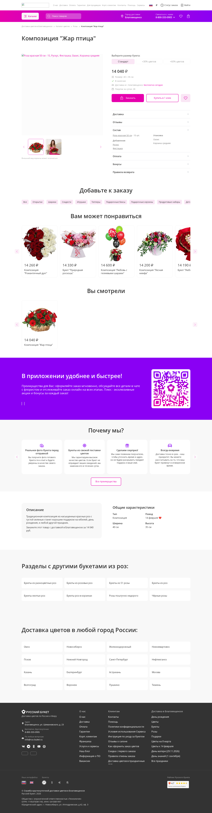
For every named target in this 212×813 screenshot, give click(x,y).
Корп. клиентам (109, 5)
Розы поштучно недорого (123, 595)
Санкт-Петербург (118, 659)
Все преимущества (106, 481)
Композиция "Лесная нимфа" (151, 269)
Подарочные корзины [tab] (142, 202)
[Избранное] (181, 16)
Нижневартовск (161, 646)
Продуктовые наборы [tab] (169, 202)
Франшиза (85, 741)
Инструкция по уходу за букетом (126, 736)
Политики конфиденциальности (126, 726)
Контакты (122, 5)
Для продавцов (94, 5)
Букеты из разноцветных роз (40, 583)
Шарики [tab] (52, 202)
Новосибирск (74, 646)
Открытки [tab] (37, 202)
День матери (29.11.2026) (165, 751)
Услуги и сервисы (89, 746)
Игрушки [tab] (81, 202)
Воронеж (72, 685)
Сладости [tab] (66, 202)
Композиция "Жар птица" (38, 341)
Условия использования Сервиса (127, 731)
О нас (55, 5)
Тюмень (156, 685)
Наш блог (84, 751)
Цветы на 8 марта (161, 741)
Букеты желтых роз (34, 595)
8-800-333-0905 (32, 732)
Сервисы (141, 5)
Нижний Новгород (77, 659)
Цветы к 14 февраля (162, 746)
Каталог (32, 16)
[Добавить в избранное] (185, 98)
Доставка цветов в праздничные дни (126, 762)
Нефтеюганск (159, 659)
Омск (27, 646)
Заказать (130, 97)
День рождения (160, 716)
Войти (187, 5)
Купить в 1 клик (162, 97)
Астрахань (115, 672)
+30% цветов (149, 61)
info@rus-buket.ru (34, 739)
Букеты (155, 726)
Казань (28, 672)
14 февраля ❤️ (153, 517)
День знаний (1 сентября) (165, 756)
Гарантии (81, 5)
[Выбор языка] (151, 5)
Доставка (63, 5)
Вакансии (84, 761)
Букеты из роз (159, 583)
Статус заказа (171, 5)
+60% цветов (177, 61)
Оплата (72, 5)
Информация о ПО (89, 756)
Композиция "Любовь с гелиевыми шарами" (114, 269)
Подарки (156, 736)
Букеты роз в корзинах (79, 595)
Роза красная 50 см (122, 135)
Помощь (132, 5)
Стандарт (123, 61)
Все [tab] (25, 202)
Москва (156, 672)
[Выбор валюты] (156, 5)
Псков (27, 659)
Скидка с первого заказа (122, 751)
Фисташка (118, 148)
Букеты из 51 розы (119, 583)
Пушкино (114, 685)
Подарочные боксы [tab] (115, 202)
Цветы (154, 721)
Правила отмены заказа (121, 756)
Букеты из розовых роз (79, 583)
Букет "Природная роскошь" (73, 269)
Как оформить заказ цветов (123, 746)
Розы (154, 731)
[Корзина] (188, 16)
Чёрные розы (159, 595)
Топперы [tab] (96, 202)
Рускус (116, 144)
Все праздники (159, 761)
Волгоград (30, 685)
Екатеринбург (74, 672)
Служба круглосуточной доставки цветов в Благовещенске (54, 790)
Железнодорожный (120, 646)
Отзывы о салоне (117, 741)
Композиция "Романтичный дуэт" (35, 269)
